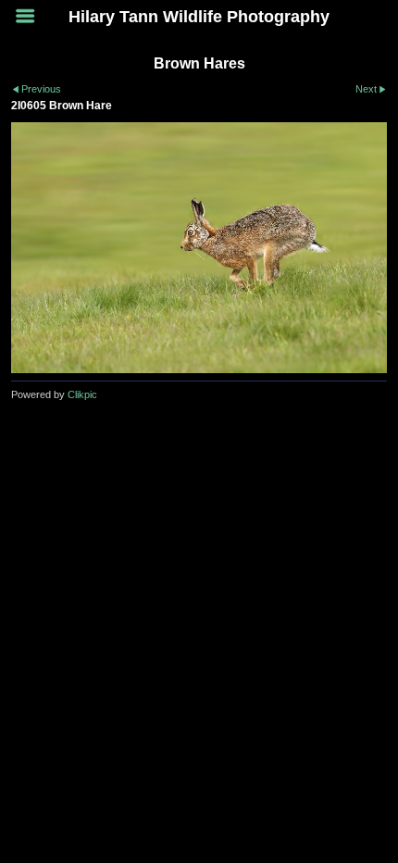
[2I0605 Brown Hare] (199, 247)
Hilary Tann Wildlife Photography (199, 16)
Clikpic (82, 394)
